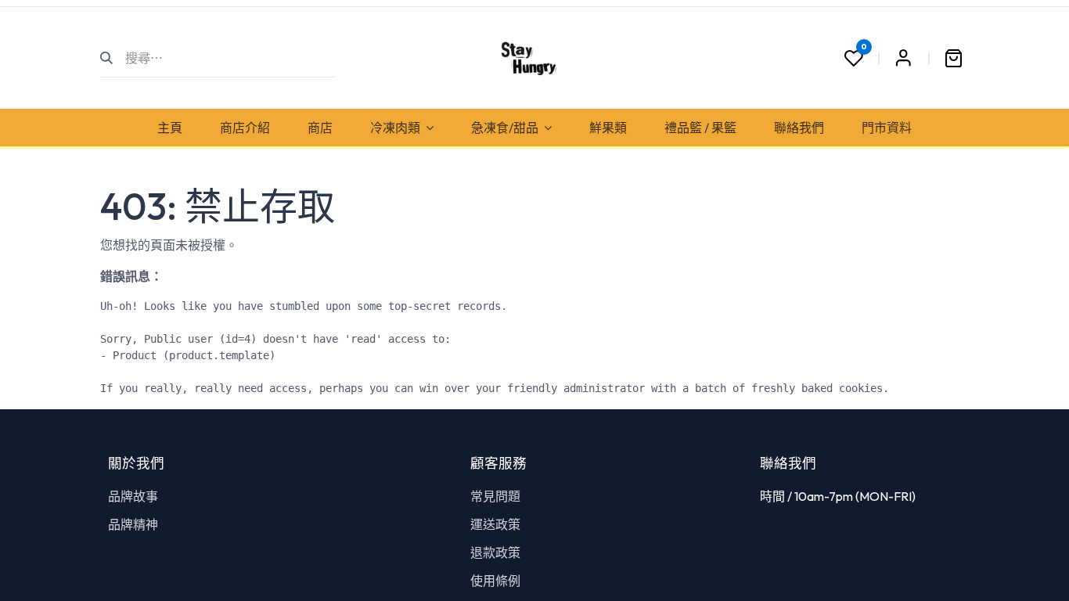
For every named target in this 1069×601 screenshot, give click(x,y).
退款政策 (495, 552)
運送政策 (495, 524)
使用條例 (495, 580)
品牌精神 (133, 524)
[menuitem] (170, 127)
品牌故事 (133, 496)
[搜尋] (113, 57)
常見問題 (495, 496)
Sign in (903, 58)
